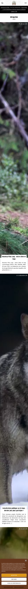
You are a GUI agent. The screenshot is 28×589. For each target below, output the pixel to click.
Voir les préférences (14, 583)
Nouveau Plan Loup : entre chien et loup (14, 257)
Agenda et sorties (5, 8)
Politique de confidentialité (19, 587)
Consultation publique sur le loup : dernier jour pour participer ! (14, 509)
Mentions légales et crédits (8, 587)
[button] (26, 560)
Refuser (14, 579)
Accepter (14, 575)
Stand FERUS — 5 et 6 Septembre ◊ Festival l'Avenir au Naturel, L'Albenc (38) (14, 10)
